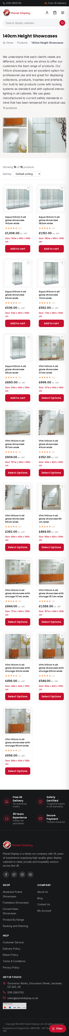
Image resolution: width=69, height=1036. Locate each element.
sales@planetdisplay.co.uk (22, 998)
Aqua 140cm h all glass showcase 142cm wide (15, 220)
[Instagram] (22, 874)
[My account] (47, 12)
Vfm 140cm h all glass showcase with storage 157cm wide (51, 593)
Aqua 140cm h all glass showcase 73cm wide (49, 295)
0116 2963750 (13, 3)
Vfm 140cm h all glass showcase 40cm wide (48, 444)
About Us (42, 891)
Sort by (7, 173)
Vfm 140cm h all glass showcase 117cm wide (48, 369)
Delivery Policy (11, 948)
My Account (44, 910)
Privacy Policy (11, 967)
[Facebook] (6, 874)
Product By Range (13, 919)
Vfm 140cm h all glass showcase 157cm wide (14, 444)
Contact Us (43, 904)
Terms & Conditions (14, 961)
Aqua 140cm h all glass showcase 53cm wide (15, 295)
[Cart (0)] (54, 12)
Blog (40, 898)
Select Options (51, 398)
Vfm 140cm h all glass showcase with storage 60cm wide (51, 668)
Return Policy (10, 954)
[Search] (62, 23)
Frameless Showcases (16, 902)
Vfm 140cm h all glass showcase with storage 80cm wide (17, 742)
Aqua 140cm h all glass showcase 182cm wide (49, 220)
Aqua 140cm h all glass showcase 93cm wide (15, 369)
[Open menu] (62, 12)
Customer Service (13, 942)
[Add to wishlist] (28, 188)
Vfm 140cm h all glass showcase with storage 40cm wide (17, 668)
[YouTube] (30, 874)
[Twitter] (14, 874)
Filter (59, 1028)
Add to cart (17, 249)
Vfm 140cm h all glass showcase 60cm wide (14, 519)
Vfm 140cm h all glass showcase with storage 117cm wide (17, 593)
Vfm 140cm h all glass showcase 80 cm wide (50, 519)
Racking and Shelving (15, 925)
